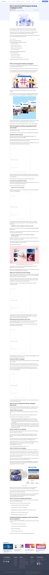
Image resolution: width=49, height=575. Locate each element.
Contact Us (31, 562)
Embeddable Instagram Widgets (23, 561)
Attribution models (21, 566)
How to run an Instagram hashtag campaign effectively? (18, 51)
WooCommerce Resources (28, 573)
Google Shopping (27, 571)
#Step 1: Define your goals (14, 52)
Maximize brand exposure (14, 43)
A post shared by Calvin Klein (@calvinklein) (20, 312)
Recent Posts (6, 542)
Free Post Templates (22, 565)
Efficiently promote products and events (16, 48)
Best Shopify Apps (33, 572)
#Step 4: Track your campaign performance (17, 57)
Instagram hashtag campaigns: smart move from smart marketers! (19, 59)
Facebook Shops (38, 571)
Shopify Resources (27, 572)
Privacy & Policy (32, 560)
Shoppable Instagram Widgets (23, 562)
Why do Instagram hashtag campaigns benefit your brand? (18, 42)
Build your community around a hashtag (16, 46)
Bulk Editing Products (22, 560)
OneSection (15, 565)
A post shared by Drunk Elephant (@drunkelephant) (20, 397)
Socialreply (15, 561)
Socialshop (15, 560)
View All (44, 542)
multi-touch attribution (22, 567)
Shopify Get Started (38, 572)
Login (39, 1)
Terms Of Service (32, 561)
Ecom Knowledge (35, 573)
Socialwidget (15, 562)
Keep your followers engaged (15, 49)
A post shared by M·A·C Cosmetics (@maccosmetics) (20, 171)
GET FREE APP (45, 1)
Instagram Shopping (33, 571)
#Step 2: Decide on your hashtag (15, 54)
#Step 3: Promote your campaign (15, 55)
